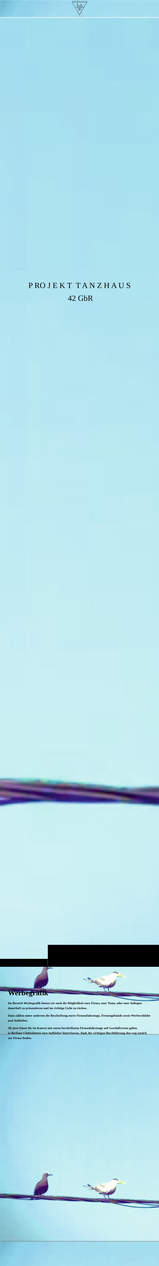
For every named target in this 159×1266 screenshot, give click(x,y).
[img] (79, 492)
